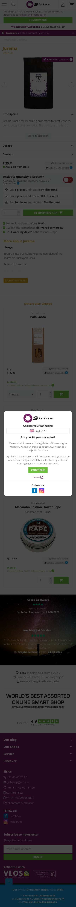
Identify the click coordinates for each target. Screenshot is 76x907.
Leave (36, 477)
